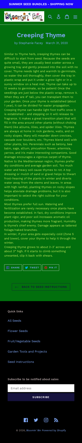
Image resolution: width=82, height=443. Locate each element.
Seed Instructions (21, 362)
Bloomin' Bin (33, 430)
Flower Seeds (18, 331)
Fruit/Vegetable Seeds (24, 341)
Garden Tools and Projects (27, 351)
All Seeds (14, 320)
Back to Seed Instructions (44, 286)
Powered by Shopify (54, 430)
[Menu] (75, 16)
